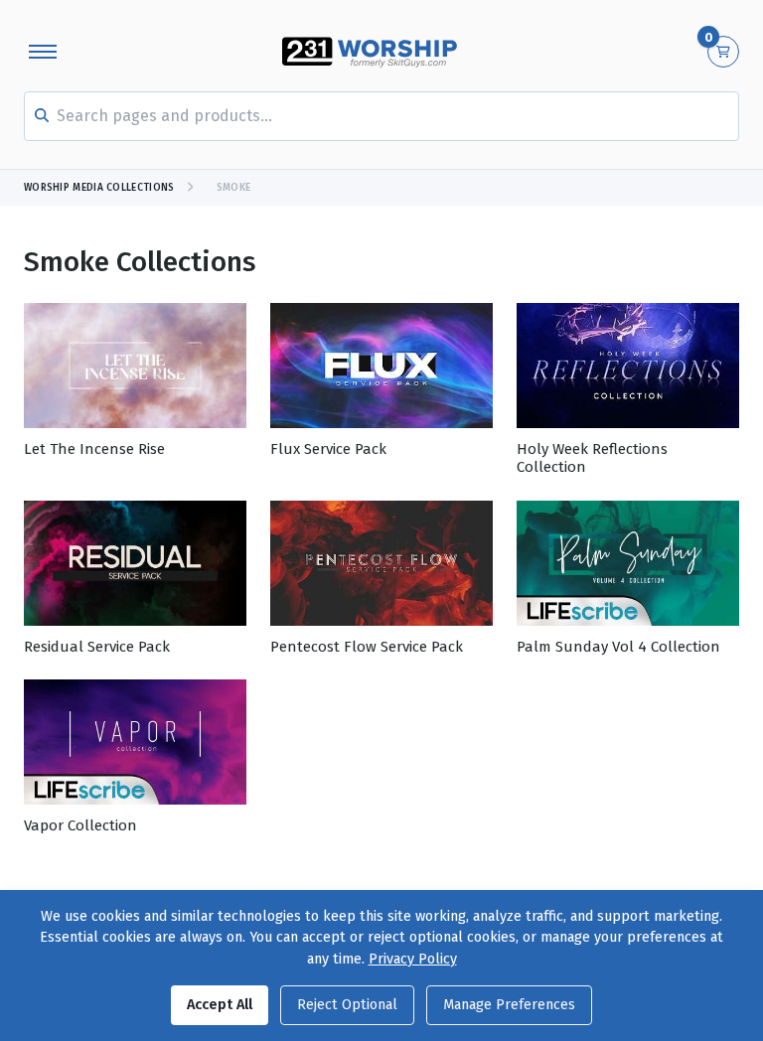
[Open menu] (43, 52)
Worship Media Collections (99, 188)
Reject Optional (347, 1004)
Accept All (219, 1004)
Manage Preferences (509, 1004)
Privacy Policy (413, 959)
